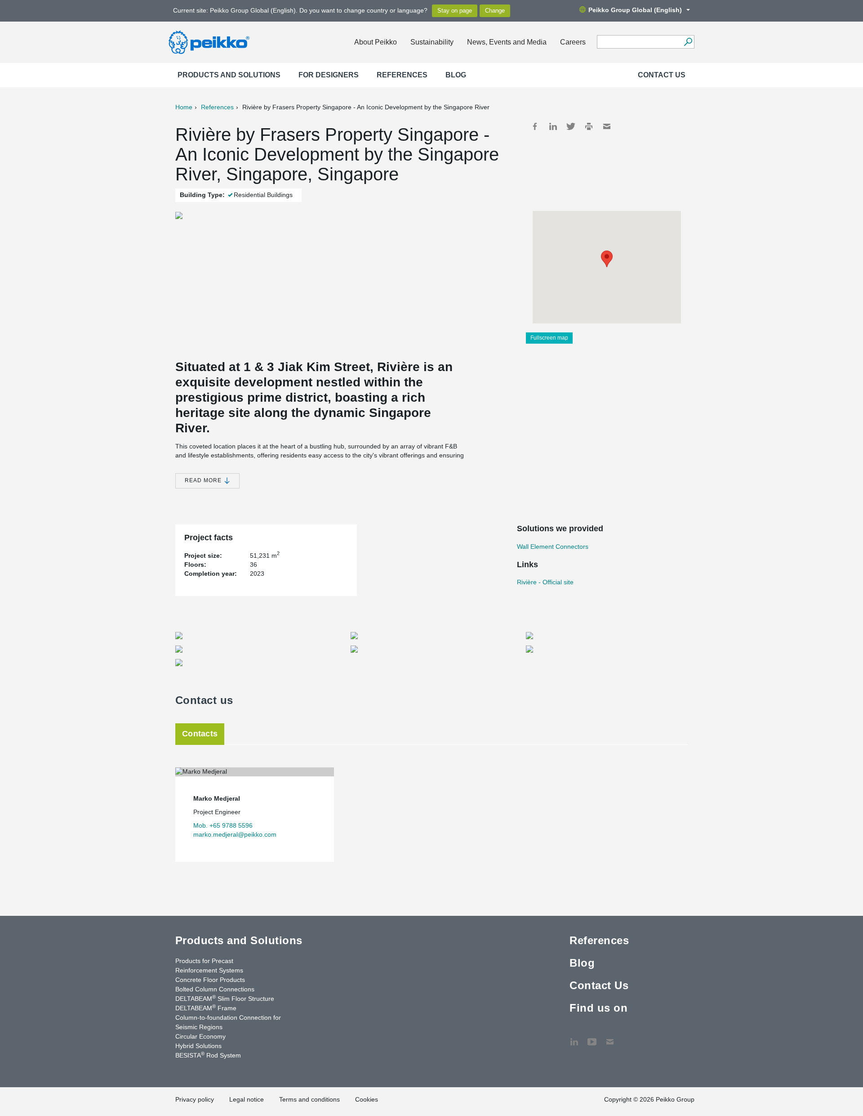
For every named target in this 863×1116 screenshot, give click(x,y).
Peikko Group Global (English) (635, 9)
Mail (606, 126)
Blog (455, 75)
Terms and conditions (309, 1099)
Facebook (534, 126)
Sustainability (432, 42)
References (402, 75)
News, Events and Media (507, 42)
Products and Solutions (229, 75)
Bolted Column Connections (214, 989)
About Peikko (375, 42)
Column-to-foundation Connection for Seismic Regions (228, 1022)
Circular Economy (200, 1036)
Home (183, 107)
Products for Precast (204, 960)
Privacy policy (194, 1099)
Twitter (570, 126)
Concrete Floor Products (210, 979)
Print (588, 126)
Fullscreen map (549, 338)
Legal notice (246, 1099)
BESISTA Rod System (208, 1055)
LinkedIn (552, 126)
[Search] (688, 42)
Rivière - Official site (545, 582)
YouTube (591, 1037)
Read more (204, 480)
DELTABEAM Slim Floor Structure (224, 998)
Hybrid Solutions (198, 1045)
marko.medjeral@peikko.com (234, 834)
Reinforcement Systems (209, 970)
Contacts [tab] (200, 733)
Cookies (366, 1099)
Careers (573, 42)
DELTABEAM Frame (205, 1008)
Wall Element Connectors (552, 546)
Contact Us (661, 75)
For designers (328, 75)
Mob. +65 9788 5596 (223, 825)
